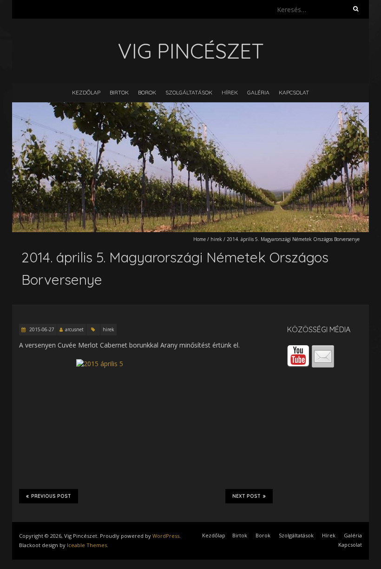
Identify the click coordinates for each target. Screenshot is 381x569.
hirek (216, 239)
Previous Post (51, 496)
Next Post (246, 496)
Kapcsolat (294, 92)
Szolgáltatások (188, 92)
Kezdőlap (86, 92)
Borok (147, 92)
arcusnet (74, 329)
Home (199, 239)
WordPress (165, 535)
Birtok (119, 92)
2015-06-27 (41, 329)
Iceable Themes (87, 545)
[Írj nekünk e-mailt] (323, 356)
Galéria (258, 92)
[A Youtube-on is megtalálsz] (298, 356)
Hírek (230, 92)
